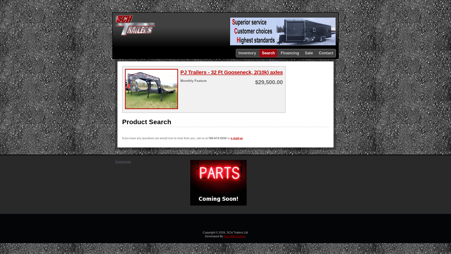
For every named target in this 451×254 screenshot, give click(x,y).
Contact (326, 53)
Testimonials (123, 161)
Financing (290, 53)
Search (268, 53)
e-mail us (237, 138)
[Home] (135, 35)
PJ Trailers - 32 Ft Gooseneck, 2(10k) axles (231, 72)
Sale (309, 53)
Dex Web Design (234, 236)
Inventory (247, 53)
